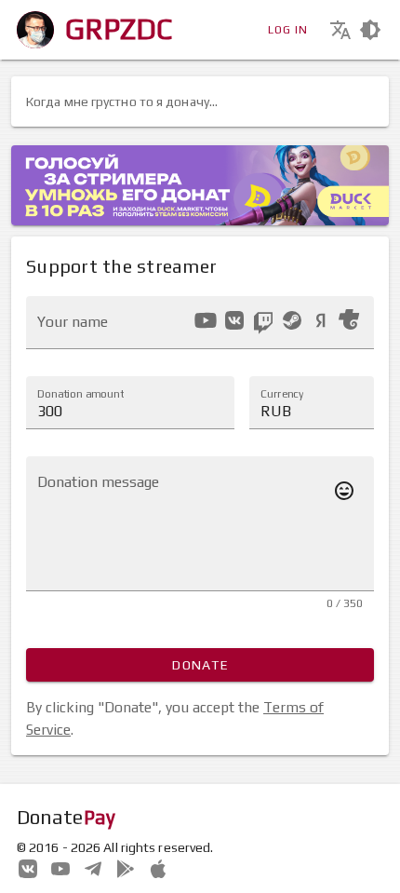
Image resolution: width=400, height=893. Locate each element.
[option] (206, 320)
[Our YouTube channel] (60, 866)
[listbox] (276, 323)
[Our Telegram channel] (93, 866)
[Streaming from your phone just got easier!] (125, 866)
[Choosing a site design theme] (370, 30)
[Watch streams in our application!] (158, 866)
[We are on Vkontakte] (28, 866)
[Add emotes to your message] (344, 490)
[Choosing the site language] (340, 30)
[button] (311, 402)
